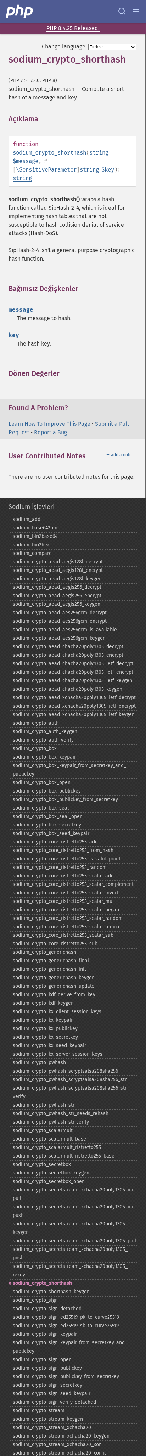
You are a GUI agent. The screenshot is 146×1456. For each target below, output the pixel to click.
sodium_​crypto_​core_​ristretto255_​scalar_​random (68, 918)
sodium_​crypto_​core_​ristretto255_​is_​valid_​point (66, 859)
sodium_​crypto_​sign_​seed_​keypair (51, 1394)
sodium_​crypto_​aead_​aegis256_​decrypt (57, 587)
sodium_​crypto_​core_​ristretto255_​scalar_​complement (73, 884)
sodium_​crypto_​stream (38, 1411)
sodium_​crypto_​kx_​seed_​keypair (49, 1046)
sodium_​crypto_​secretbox (42, 1164)
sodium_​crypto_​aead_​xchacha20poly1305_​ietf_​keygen (74, 715)
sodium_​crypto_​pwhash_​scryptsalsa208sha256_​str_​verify (71, 1092)
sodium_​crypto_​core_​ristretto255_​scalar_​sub (63, 935)
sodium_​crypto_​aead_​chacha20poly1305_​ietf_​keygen (72, 681)
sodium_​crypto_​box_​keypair (44, 757)
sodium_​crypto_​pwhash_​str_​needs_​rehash (60, 1113)
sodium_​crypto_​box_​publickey (47, 791)
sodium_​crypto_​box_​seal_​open (48, 816)
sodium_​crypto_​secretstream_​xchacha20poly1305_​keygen (70, 1228)
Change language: (64, 46)
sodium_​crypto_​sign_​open (42, 1360)
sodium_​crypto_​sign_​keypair (45, 1334)
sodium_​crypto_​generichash (44, 952)
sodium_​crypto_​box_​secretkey (47, 825)
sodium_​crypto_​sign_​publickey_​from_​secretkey (66, 1377)
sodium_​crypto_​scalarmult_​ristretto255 (57, 1147)
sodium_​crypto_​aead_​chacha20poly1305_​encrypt (68, 655)
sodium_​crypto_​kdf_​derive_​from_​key (54, 995)
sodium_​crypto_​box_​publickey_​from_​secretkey (65, 799)
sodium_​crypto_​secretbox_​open (49, 1181)
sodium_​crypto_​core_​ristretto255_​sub (55, 944)
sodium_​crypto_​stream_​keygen (48, 1419)
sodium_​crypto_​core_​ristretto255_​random (60, 867)
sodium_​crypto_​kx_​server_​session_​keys (57, 1054)
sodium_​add (26, 519)
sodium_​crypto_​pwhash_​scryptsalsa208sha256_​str (70, 1080)
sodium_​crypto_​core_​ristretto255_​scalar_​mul (63, 901)
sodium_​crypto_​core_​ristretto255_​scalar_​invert (65, 893)
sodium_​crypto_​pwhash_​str (43, 1105)
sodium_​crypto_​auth (36, 723)
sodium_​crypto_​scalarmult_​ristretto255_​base (63, 1156)
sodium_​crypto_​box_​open (42, 782)
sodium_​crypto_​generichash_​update (54, 986)
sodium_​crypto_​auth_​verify (43, 740)
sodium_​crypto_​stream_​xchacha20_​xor (57, 1445)
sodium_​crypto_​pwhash (39, 1063)
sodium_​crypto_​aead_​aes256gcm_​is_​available (65, 630)
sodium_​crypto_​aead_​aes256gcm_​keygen (59, 638)
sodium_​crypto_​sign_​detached (47, 1309)
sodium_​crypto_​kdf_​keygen (43, 1003)
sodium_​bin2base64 (35, 536)
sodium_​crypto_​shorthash (42, 1283)
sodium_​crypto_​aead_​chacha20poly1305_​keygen (67, 689)
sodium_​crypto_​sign (35, 1300)
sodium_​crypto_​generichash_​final (51, 961)
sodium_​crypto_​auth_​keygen (45, 732)
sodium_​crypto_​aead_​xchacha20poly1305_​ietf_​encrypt (74, 706)
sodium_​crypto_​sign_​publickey (47, 1368)
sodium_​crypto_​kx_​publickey (45, 1029)
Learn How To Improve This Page (49, 423)
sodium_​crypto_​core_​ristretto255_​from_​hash (63, 850)
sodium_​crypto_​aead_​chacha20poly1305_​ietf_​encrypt (73, 672)
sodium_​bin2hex (31, 545)
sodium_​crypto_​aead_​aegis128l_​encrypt (58, 570)
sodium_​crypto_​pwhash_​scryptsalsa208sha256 (65, 1071)
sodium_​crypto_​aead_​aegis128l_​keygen (57, 579)
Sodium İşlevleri (32, 507)
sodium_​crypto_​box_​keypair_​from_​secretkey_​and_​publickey (69, 769)
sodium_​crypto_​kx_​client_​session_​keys (57, 1012)
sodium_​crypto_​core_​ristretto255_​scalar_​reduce (67, 927)
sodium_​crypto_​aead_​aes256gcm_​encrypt (60, 621)
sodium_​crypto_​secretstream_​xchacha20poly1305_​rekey (70, 1270)
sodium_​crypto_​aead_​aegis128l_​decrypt (58, 562)
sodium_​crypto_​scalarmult (43, 1130)
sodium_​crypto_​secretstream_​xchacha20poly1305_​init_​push (75, 1211)
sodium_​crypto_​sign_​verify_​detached (54, 1402)
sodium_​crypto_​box (35, 749)
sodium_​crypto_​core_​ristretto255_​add (55, 842)
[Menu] (136, 11)
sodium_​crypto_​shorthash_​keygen (51, 1292)
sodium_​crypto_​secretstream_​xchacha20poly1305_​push (70, 1253)
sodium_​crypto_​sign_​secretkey (47, 1385)
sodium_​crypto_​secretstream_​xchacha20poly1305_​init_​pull (75, 1194)
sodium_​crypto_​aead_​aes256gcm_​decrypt (60, 613)
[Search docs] (122, 11)
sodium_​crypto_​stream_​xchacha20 (52, 1428)
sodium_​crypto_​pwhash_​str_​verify (51, 1122)
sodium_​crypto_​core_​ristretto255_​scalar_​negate (67, 910)
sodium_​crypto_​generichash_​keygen (54, 978)
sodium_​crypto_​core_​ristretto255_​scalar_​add (63, 876)
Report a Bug (50, 432)
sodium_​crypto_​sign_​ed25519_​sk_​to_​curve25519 (66, 1326)
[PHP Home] (20, 11)
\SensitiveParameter (46, 169)
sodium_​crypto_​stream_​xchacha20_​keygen (61, 1436)
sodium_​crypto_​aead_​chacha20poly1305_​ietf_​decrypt (73, 664)
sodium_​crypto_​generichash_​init (49, 969)
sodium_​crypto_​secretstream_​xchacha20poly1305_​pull (74, 1241)
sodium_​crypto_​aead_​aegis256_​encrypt (57, 596)
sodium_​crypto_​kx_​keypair (43, 1020)
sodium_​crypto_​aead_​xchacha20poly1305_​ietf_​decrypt (74, 698)
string (98, 152)
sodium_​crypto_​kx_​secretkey (45, 1037)
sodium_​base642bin (35, 528)
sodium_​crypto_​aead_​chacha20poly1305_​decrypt (68, 647)
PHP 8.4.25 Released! (73, 28)
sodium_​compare (32, 553)
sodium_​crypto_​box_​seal (41, 808)
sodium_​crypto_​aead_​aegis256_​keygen (56, 604)
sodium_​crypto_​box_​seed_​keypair (51, 833)
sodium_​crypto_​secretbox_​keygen (51, 1173)
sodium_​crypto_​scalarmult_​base (49, 1139)
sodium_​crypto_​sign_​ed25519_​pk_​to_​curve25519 (66, 1317)
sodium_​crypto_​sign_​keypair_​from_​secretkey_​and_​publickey (70, 1347)
